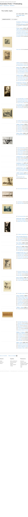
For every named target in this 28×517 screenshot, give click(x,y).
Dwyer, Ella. (19, 67)
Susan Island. (20, 76)
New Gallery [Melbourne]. (21, 24)
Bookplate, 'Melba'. (21, 347)
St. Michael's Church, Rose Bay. (22, 33)
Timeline (11, 365)
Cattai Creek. (18, 29)
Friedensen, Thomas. (21, 82)
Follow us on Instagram (12, 355)
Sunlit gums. (20, 334)
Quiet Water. (20, 340)
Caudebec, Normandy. (22, 85)
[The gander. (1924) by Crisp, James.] (7, 42)
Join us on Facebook (3, 355)
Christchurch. (20, 201)
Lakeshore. (20, 125)
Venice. (19, 84)
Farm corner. (18, 49)
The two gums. (20, 151)
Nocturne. (19, 240)
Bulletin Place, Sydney (22, 221)
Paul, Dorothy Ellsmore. (22, 236)
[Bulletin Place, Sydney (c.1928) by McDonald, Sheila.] (7, 227)
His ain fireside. (20, 107)
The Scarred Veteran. (21, 147)
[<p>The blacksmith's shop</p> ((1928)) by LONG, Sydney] (7, 181)
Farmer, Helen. (19, 75)
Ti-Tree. (19, 328)
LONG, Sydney (20, 173)
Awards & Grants (23, 362)
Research (12, 5)
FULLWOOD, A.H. (20, 105)
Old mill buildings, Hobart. (22, 68)
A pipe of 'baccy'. (21, 102)
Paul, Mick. (19, 243)
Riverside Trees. (21, 255)
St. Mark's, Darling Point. (22, 234)
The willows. (20, 301)
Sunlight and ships (21, 134)
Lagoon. (19, 338)
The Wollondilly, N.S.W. (22, 98)
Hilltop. (19, 149)
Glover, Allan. (19, 133)
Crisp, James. (19, 28)
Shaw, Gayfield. (20, 295)
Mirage (19, 308)
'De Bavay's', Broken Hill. (22, 169)
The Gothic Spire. (20, 15)
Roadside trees (20, 258)
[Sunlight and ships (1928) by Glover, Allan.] (7, 140)
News (21, 365)
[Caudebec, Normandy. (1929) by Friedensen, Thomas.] (7, 91)
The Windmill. (20, 249)
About (1, 5)
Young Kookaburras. (20, 63)
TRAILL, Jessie (20, 307)
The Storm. (20, 122)
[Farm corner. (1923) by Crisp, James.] (7, 55)
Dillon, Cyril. (19, 342)
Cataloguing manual (23, 364)
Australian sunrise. (21, 254)
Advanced (1, 362)
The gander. (18, 36)
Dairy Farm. (20, 128)
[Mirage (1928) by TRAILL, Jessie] (7, 314)
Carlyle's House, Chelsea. (22, 120)
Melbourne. (20, 323)
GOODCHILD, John (21, 156)
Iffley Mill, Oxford (21, 203)
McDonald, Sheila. (20, 218)
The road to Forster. (21, 80)
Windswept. (20, 127)
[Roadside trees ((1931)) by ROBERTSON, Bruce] (7, 264)
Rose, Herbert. (19, 277)
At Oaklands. (20, 154)
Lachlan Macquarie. (21, 244)
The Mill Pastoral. (21, 302)
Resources (6, 5)
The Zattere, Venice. (21, 293)
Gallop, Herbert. (20, 124)
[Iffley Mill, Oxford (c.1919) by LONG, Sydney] (7, 209)
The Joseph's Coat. (21, 239)
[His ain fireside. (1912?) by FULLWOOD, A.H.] (7, 113)
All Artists (11, 363)
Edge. (19, 325)
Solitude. (19, 158)
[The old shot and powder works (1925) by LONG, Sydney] (7, 194)
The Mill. (19, 337)
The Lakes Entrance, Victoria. (21, 35)
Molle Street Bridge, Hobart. (23, 164)
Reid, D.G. (18, 246)
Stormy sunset (20, 153)
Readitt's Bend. (20, 299)
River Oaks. (20, 275)
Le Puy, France (20, 280)
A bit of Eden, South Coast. (21, 32)
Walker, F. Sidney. (20, 332)
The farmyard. (20, 129)
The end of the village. (22, 79)
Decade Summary (13, 362)
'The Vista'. (20, 274)
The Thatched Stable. (22, 150)
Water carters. (20, 303)
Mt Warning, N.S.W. (21, 327)
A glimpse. (18, 62)
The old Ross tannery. (22, 165)
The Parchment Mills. (21, 216)
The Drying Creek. (21, 336)
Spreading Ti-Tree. (21, 131)
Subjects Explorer (13, 364)
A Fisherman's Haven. (22, 247)
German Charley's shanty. (22, 160)
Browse (1, 363)
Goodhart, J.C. (19, 163)
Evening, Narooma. (21, 333)
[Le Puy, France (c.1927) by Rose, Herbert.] (7, 286)
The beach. (20, 305)
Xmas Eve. (20, 106)
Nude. (19, 238)
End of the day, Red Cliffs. (22, 324)
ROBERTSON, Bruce (21, 252)
